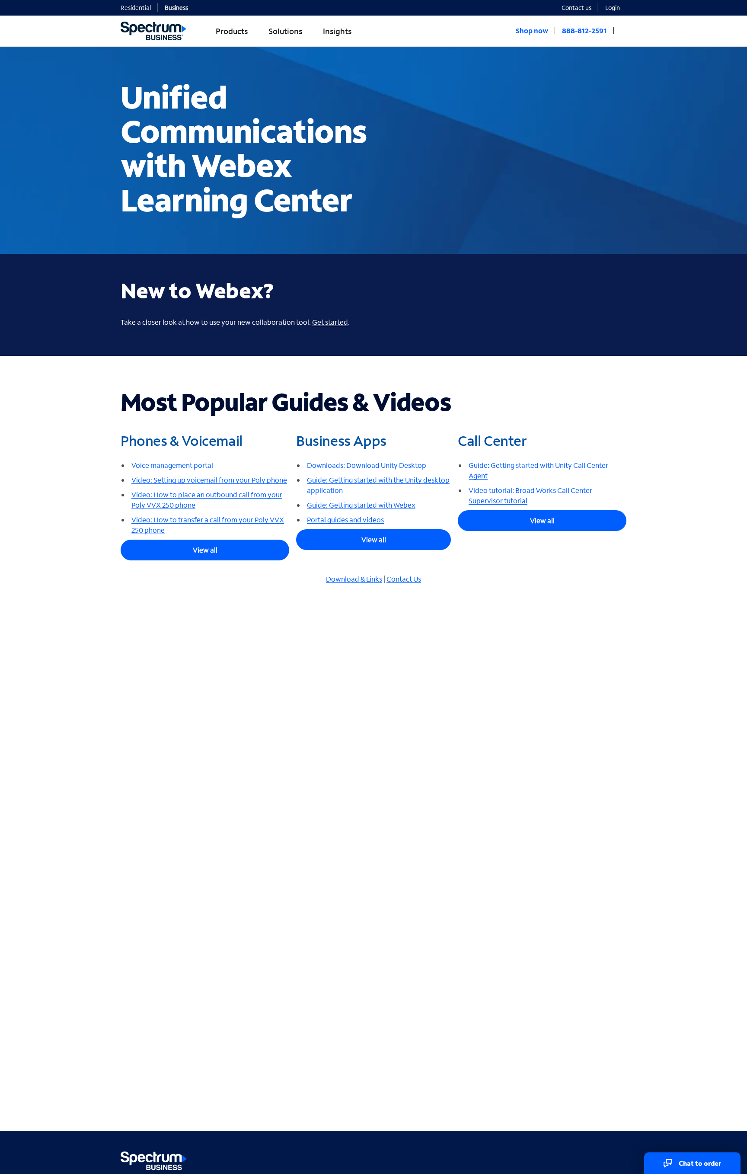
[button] (615, 7)
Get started (330, 321)
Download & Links (354, 578)
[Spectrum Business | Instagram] (619, 1158)
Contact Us (403, 578)
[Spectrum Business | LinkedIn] (600, 1158)
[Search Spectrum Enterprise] (623, 31)
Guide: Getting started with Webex (361, 504)
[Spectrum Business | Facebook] (582, 1158)
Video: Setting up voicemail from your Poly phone (209, 479)
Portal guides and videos (345, 519)
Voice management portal (172, 465)
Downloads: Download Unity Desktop (366, 465)
